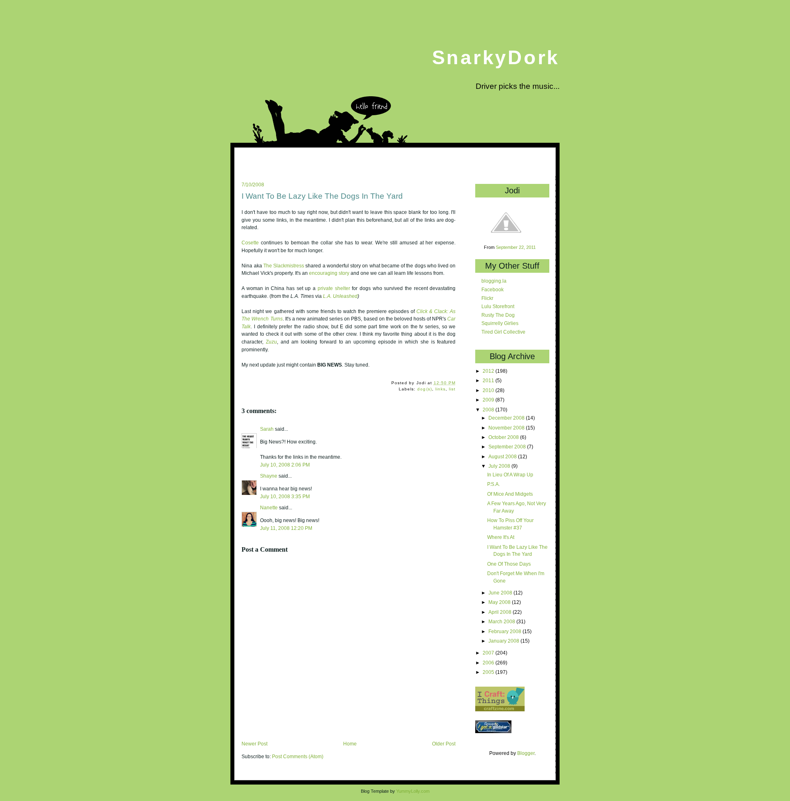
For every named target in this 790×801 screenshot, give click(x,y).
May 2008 (500, 602)
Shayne (268, 476)
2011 (489, 380)
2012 (489, 371)
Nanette (269, 508)
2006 (489, 662)
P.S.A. (493, 484)
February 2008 (505, 631)
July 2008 (499, 466)
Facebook (492, 289)
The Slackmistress (283, 266)
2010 (489, 390)
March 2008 (502, 621)
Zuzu (271, 342)
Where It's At (500, 537)
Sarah (267, 429)
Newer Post (254, 744)
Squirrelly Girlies (499, 323)
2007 (489, 652)
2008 (489, 409)
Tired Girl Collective (503, 331)
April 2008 (500, 612)
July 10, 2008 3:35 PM (285, 496)
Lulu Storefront (497, 306)
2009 (489, 399)
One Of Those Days (509, 564)
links (440, 389)
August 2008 (503, 456)
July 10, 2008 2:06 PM (285, 464)
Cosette (250, 243)
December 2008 (507, 417)
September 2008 (507, 446)
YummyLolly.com (413, 791)
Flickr (487, 298)
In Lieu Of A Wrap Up (510, 474)
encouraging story (329, 273)
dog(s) (424, 389)
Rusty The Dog (498, 315)
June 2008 (501, 592)
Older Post (443, 744)
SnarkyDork (496, 57)
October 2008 (504, 437)
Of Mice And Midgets (510, 494)
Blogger (525, 753)
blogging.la (494, 280)
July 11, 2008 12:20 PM (286, 528)
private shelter (334, 288)
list (452, 389)
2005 (489, 672)
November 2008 (507, 427)
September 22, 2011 (516, 247)
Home (350, 744)
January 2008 (504, 640)
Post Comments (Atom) (297, 756)
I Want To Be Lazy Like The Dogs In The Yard (322, 196)
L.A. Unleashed (340, 296)
